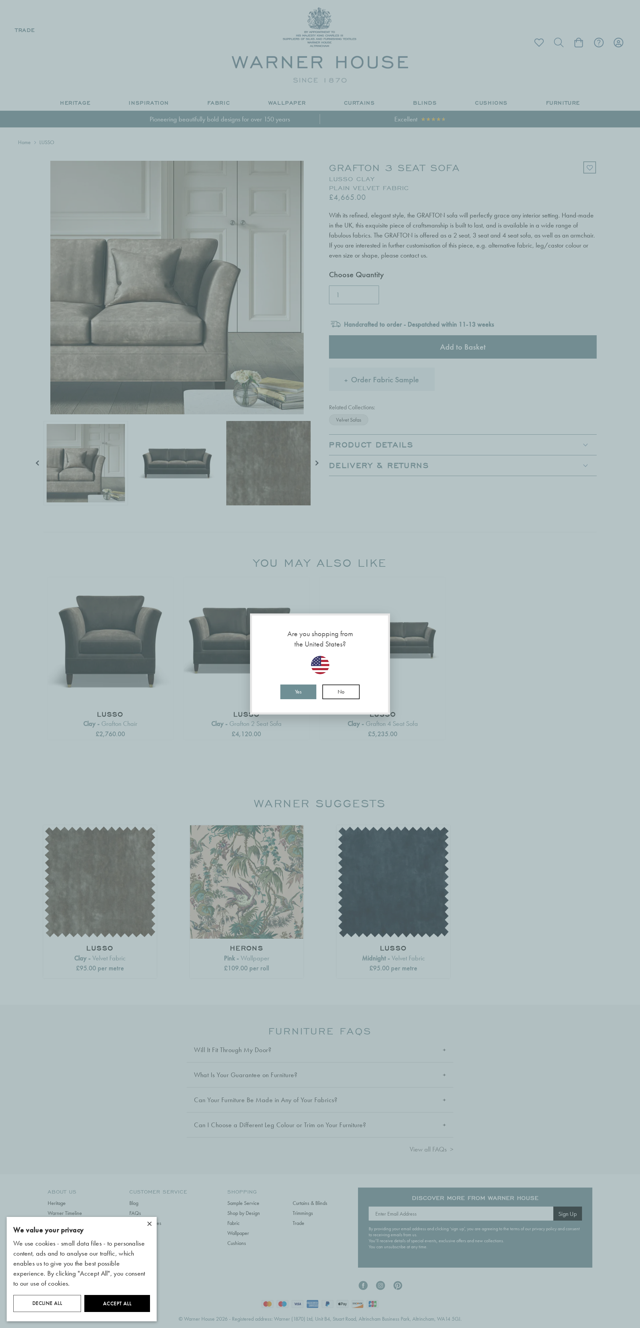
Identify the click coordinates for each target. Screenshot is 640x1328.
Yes (298, 691)
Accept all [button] (117, 1303)
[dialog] (82, 1269)
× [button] (149, 1224)
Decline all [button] (47, 1303)
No (341, 691)
